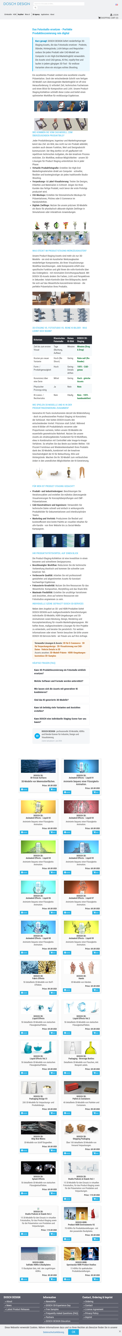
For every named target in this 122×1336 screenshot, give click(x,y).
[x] (120, 1330)
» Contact (88, 1305)
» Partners (49, 1317)
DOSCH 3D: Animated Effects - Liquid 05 (81, 856)
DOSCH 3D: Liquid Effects (38, 1017)
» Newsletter (50, 1301)
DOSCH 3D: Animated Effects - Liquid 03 (81, 816)
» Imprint (88, 1317)
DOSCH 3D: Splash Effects (38, 1177)
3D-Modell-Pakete (58, 652)
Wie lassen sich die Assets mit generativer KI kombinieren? (56, 690)
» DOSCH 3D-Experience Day (57, 1305)
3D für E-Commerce (72, 643)
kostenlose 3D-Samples (45, 656)
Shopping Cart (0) (109, 18)
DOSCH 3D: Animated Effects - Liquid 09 (81, 937)
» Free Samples (51, 1309)
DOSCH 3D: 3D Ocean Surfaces (38, 776)
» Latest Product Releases (17, 1309)
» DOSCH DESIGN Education (57, 1321)
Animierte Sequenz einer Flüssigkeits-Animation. (81, 783)
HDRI (14, 14)
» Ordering (88, 1301)
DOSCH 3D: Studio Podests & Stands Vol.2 (38, 1212)
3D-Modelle (8, 14)
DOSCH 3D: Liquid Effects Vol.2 (81, 1017)
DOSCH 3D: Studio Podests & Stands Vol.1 (81, 1177)
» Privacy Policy (91, 1313)
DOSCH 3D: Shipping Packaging (81, 1137)
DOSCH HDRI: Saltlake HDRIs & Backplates (38, 1263)
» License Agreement (93, 1309)
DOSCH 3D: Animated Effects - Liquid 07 (81, 897)
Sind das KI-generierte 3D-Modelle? (51, 699)
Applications (45, 14)
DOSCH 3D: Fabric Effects (38, 977)
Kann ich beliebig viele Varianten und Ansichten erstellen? (57, 709)
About (52, 14)
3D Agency (36, 14)
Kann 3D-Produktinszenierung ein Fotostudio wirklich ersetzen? (60, 672)
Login (115, 15)
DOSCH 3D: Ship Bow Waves (38, 1137)
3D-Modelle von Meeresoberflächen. (38, 781)
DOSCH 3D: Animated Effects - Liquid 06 (38, 897)
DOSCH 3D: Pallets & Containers (81, 1097)
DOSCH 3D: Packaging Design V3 (38, 1097)
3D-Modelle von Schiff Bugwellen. (38, 1142)
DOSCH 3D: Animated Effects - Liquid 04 (38, 856)
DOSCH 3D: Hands (81, 977)
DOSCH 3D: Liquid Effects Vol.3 (38, 1057)
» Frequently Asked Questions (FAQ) (61, 1313)
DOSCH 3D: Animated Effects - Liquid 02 (38, 816)
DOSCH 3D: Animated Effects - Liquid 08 (38, 937)
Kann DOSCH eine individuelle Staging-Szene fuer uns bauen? (60, 720)
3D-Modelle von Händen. (81, 982)
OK (73, 1332)
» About (8, 1301)
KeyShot (20, 14)
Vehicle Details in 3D (50, 649)
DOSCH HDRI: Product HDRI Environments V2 (81, 1223)
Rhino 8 (27, 14)
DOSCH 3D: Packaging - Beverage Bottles (81, 1057)
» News (8, 1305)
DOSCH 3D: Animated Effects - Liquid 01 (81, 776)
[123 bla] (35, 8)
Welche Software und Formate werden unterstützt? (58, 681)
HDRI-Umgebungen (76, 652)
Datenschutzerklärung (53, 1332)
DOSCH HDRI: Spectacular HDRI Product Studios (81, 1263)
